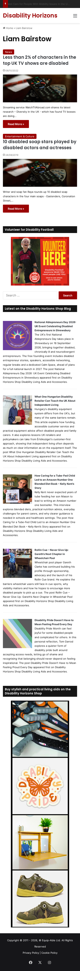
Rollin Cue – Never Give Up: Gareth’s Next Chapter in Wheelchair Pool (52, 554)
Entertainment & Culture (19, 136)
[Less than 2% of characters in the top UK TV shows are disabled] (40, 88)
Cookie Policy (49, 952)
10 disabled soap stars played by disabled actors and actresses (39, 145)
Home (9, 28)
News (8, 51)
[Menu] (75, 17)
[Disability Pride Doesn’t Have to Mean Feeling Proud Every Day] (17, 647)
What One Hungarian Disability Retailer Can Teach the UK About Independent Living (55, 400)
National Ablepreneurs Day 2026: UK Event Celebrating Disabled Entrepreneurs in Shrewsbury (55, 326)
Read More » (16, 124)
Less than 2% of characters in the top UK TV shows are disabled (39, 60)
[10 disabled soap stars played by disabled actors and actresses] (40, 173)
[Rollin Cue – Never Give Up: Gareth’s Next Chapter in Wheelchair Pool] (17, 576)
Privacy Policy (31, 952)
